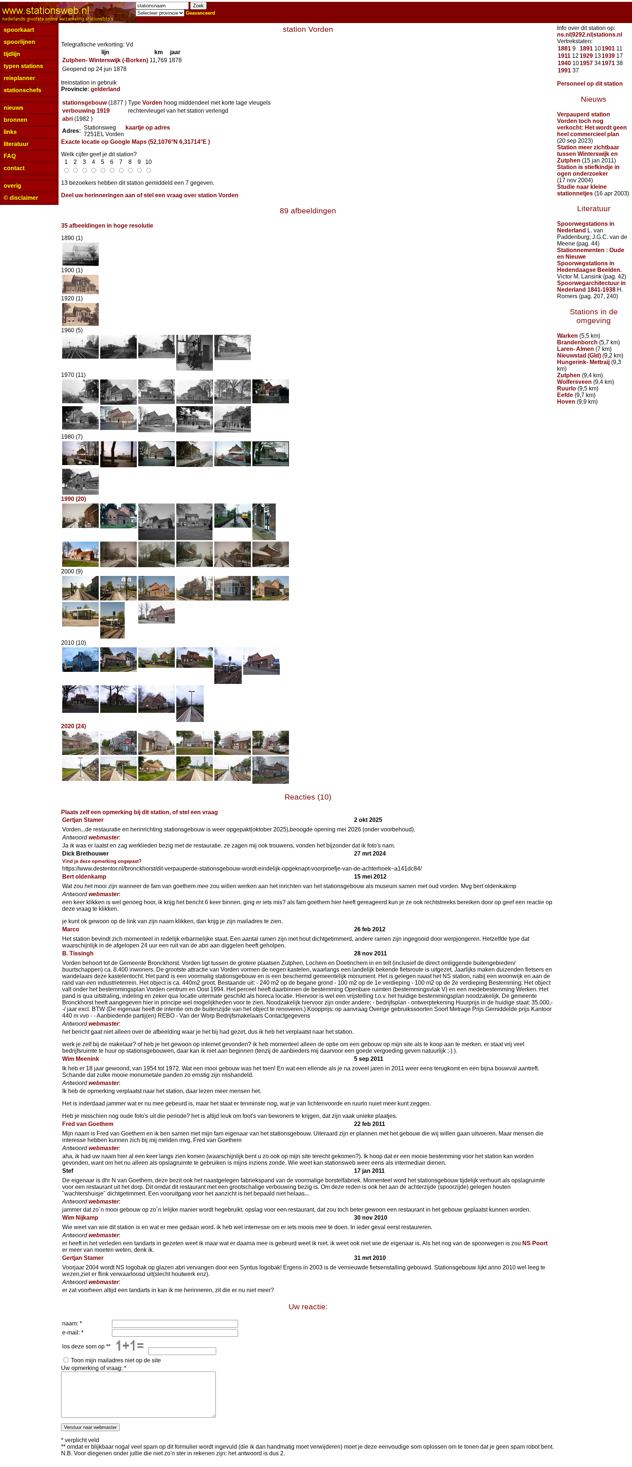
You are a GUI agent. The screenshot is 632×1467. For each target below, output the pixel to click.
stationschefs (22, 90)
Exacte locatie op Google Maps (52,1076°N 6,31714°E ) (135, 142)
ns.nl (564, 34)
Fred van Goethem (87, 1124)
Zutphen (568, 375)
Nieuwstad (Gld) (579, 355)
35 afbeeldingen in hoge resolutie (107, 225)
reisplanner (19, 78)
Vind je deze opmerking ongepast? (102, 861)
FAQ (10, 156)
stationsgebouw (84, 103)
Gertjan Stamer (83, 820)
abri (67, 119)
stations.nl (607, 34)
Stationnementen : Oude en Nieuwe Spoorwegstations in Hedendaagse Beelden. (590, 260)
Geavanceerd (200, 13)
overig (12, 186)
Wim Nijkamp (80, 1218)
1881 (564, 48)
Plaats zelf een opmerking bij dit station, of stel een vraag (139, 812)
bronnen (15, 120)
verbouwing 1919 (86, 111)
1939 (608, 56)
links (10, 132)
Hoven (566, 401)
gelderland (105, 89)
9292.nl (582, 34)
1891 (586, 48)
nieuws (13, 108)
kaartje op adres (147, 127)
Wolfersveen (574, 382)
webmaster (104, 837)
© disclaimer (21, 198)
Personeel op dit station (590, 84)
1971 (608, 63)
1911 (564, 56)
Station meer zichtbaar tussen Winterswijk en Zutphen (588, 154)
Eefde (565, 395)
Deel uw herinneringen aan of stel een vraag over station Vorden (149, 195)
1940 (564, 63)
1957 (586, 63)
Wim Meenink (80, 1059)
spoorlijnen (19, 42)
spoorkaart (19, 30)
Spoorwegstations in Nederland (585, 227)
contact (14, 168)
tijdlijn (12, 54)
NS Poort (535, 1243)
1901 (608, 48)
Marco (70, 929)
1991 (564, 70)
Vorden (152, 103)
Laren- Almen (575, 349)
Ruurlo (566, 388)
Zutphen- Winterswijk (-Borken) (105, 60)
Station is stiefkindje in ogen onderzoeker (588, 170)
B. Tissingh (78, 953)
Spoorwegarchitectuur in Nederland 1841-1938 (591, 286)
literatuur (16, 144)
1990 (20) (73, 499)
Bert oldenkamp (84, 876)
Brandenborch (577, 342)
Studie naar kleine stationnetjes (582, 190)
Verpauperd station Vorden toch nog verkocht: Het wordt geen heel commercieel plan (592, 124)
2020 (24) (73, 726)
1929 (586, 56)
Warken (567, 336)
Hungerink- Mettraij (583, 362)
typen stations (23, 66)
